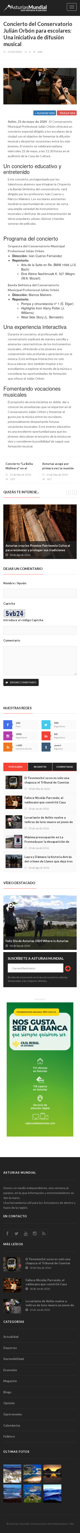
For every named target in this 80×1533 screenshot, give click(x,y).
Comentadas (64, 766)
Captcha (9, 603)
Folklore (9, 1436)
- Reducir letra (66, 113)
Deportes (10, 1348)
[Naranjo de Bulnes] (12, 1474)
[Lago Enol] (52, 1474)
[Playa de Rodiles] (32, 1474)
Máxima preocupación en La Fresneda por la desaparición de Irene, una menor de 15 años (46, 841)
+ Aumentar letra (45, 113)
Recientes (40, 766)
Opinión (9, 1403)
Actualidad (10, 1336)
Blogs (7, 1392)
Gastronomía (12, 1414)
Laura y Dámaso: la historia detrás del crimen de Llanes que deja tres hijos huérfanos (48, 861)
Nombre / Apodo (14, 583)
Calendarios (11, 1425)
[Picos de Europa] (52, 1493)
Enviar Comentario (23, 682)
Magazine (10, 1381)
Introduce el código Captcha (23, 620)
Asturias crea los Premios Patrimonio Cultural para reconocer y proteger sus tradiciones (38, 548)
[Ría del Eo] (32, 1493)
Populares (15, 766)
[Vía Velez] (12, 1493)
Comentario (11, 640)
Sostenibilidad (13, 1359)
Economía (10, 1370)
